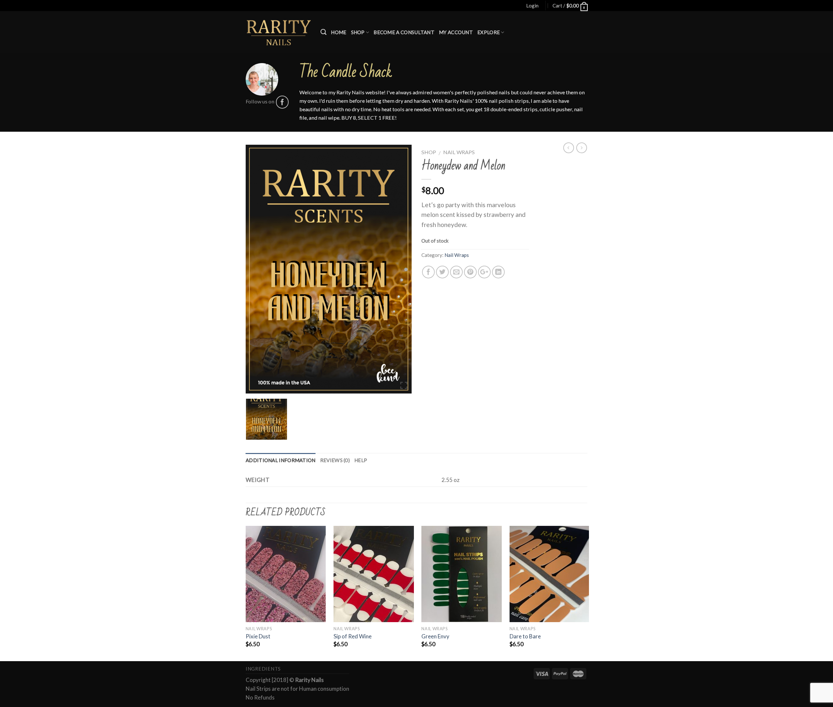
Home (338, 32)
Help (360, 460)
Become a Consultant (404, 32)
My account (456, 32)
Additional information (281, 460)
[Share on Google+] (484, 272)
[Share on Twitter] (442, 272)
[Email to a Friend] (456, 272)
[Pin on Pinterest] (470, 272)
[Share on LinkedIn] (498, 272)
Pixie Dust (258, 636)
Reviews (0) (335, 460)
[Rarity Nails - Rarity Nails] (278, 32)
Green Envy (435, 636)
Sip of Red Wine (353, 636)
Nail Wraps (459, 152)
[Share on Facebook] (428, 272)
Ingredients (263, 669)
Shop (358, 32)
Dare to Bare (525, 636)
